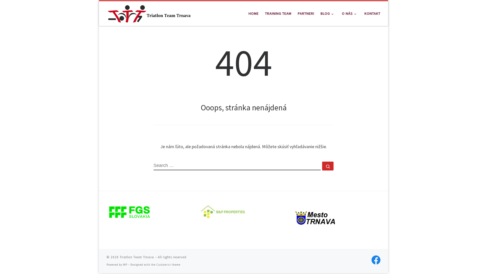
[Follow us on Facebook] (375, 260)
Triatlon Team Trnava (137, 257)
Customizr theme (168, 264)
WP (125, 264)
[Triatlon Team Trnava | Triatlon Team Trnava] (149, 12)
